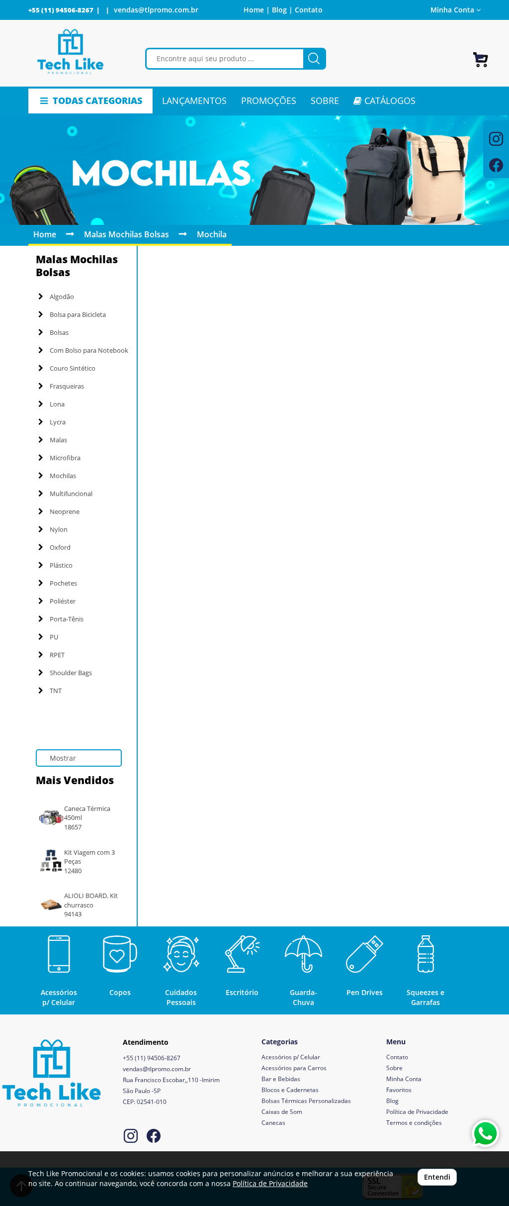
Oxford (60, 547)
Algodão (62, 296)
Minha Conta (404, 1079)
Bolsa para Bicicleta (78, 314)
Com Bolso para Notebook (89, 350)
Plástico (61, 565)
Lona (57, 404)
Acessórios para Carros (294, 1068)
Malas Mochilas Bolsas (126, 234)
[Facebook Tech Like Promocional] (154, 1137)
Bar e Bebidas (280, 1079)
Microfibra (65, 457)
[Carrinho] (480, 55)
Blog (392, 1101)
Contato (309, 9)
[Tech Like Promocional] (70, 52)
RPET (57, 654)
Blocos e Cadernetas (290, 1090)
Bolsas (59, 332)
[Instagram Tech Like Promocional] (131, 1137)
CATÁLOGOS (389, 100)
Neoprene (65, 511)
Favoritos (399, 1090)
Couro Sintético (72, 368)
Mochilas (63, 475)
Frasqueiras (67, 386)
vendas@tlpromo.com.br (156, 9)
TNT (56, 690)
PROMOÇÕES (268, 100)
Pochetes (63, 583)
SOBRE (325, 100)
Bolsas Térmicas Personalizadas (306, 1101)
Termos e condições (414, 1122)
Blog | (282, 9)
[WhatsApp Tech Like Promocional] (485, 1133)
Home (44, 234)
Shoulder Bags (71, 672)
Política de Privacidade (417, 1111)
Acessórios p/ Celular (290, 1057)
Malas (58, 439)
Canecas (273, 1122)
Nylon (59, 529)
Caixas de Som (281, 1111)
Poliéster (63, 601)
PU (54, 636)
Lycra (58, 421)
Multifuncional (71, 493)
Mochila (212, 234)
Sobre (394, 1068)
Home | (257, 9)
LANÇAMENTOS (194, 100)
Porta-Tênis (67, 618)
